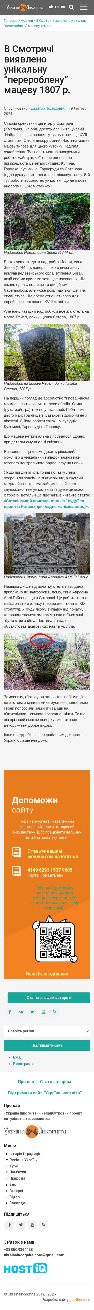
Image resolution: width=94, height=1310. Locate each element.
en (63, 7)
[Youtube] (32, 1225)
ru (57, 7)
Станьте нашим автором (49, 998)
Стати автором (55, 1081)
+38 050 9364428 (18, 1250)
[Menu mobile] (83, 8)
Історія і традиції (24, 1154)
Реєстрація (23, 1064)
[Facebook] (9, 1225)
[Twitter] (21, 1225)
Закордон (18, 1203)
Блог (13, 1184)
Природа (17, 1178)
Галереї (16, 1191)
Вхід (17, 1057)
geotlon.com (79, 1300)
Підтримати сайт (47, 1045)
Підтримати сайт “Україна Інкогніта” (45, 1092)
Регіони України (23, 1160)
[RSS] (43, 1225)
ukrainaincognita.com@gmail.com (34, 1255)
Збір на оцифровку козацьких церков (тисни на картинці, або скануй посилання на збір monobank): (54, 898)
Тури (13, 1166)
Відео (14, 1197)
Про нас (26, 1081)
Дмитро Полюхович (48, 108)
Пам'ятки (17, 1172)
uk (51, 7)
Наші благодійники (47, 973)
